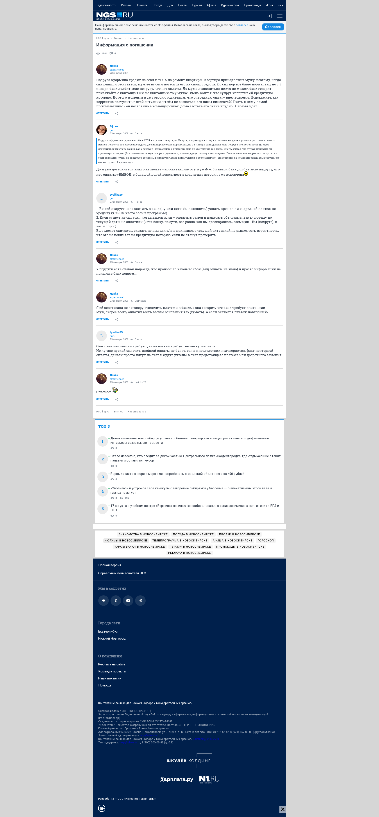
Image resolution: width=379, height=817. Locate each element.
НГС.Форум (102, 38)
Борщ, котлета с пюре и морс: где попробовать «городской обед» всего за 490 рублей (177, 474)
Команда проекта (112, 671)
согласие (242, 25)
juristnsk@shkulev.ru (206, 739)
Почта (182, 5)
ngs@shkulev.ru (150, 735)
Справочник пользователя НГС (122, 573)
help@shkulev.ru (130, 742)
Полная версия (109, 565)
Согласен (273, 27)
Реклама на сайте (111, 664)
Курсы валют (230, 5)
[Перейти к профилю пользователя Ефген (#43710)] (101, 130)
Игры (269, 5)
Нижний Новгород (112, 638)
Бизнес (118, 38)
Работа (126, 5)
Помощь (104, 685)
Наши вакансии (109, 678)
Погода (158, 5)
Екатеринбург (108, 631)
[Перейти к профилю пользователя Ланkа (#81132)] (101, 69)
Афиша (211, 5)
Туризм (197, 5)
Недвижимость (106, 5)
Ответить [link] (102, 113)
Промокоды (252, 5)
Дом (170, 5)
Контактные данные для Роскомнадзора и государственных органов (145, 703)
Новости (142, 5)
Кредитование (137, 38)
